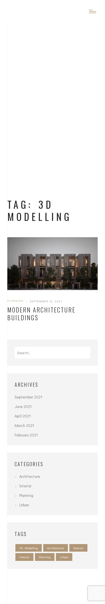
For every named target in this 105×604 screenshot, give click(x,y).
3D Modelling (28, 548)
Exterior (78, 548)
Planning (15, 300)
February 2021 (26, 434)
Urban (24, 504)
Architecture (29, 476)
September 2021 (28, 396)
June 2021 (23, 406)
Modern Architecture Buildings (41, 313)
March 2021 (24, 425)
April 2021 (23, 415)
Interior (25, 485)
